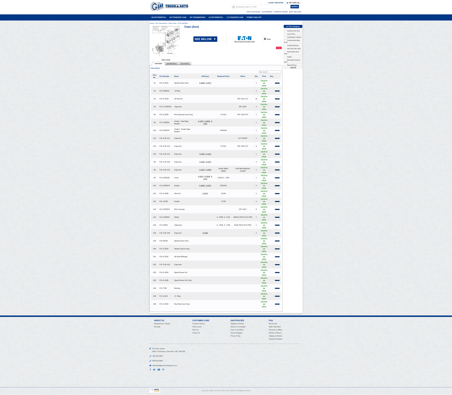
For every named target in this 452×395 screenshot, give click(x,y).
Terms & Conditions (237, 330)
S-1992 (202, 154)
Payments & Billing (275, 330)
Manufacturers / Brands (162, 324)
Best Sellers (295, 12)
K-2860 (202, 83)
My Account (273, 324)
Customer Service (198, 324)
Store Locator (197, 327)
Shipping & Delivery (237, 324)
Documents (185, 63)
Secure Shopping (236, 333)
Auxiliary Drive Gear (293, 31)
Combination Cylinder (293, 37)
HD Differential (158, 17)
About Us (195, 330)
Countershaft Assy (292, 45)
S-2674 (208, 83)
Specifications (172, 63)
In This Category (293, 26)
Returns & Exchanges (238, 327)
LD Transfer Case (235, 17)
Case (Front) (290, 34)
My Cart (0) (294, 3)
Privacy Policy (235, 336)
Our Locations (253, 12)
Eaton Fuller (172, 23)
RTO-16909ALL (183, 23)
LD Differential (216, 17)
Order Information (275, 327)
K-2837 (202, 170)
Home (152, 23)
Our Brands (267, 12)
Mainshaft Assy (291, 65)
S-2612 (208, 154)
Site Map (157, 327)
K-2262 (201, 121)
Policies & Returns (275, 333)
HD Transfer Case (178, 17)
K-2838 (208, 170)
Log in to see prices (264, 83)
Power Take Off (254, 17)
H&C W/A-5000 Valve (293, 48)
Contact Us (196, 333)
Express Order (281, 12)
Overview (158, 63)
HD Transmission (197, 17)
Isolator (289, 57)
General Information (275, 339)
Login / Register (275, 3)
